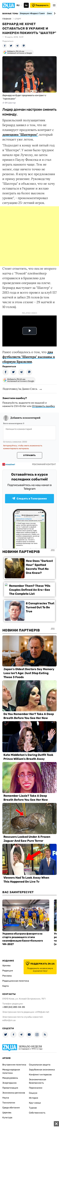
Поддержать (42, 5)
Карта (5, 986)
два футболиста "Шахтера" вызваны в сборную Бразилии (28, 357)
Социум (33, 1093)
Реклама (7, 975)
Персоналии (35, 1087)
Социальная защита (39, 1064)
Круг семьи (35, 1102)
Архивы (6, 965)
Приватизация (10, 1087)
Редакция (7, 970)
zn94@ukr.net (42, 1012)
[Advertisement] (29, 236)
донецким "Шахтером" (20, 135)
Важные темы (10, 13)
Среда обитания (11, 1107)
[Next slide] (54, 13)
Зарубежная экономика (42, 1069)
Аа (26, 5)
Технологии (8, 1102)
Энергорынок (9, 1083)
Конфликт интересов (40, 1074)
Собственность (37, 1112)
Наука (5, 1097)
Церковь (6, 1112)
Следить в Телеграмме (32, 498)
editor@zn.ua (9, 1020)
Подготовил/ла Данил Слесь (20, 388)
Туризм (33, 1107)
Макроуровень (10, 1078)
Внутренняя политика (14, 1064)
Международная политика (11, 1071)
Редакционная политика (15, 981)
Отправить (29, 455)
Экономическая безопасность (37, 1081)
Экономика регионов (13, 1092)
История (33, 1098)
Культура (7, 1117)
